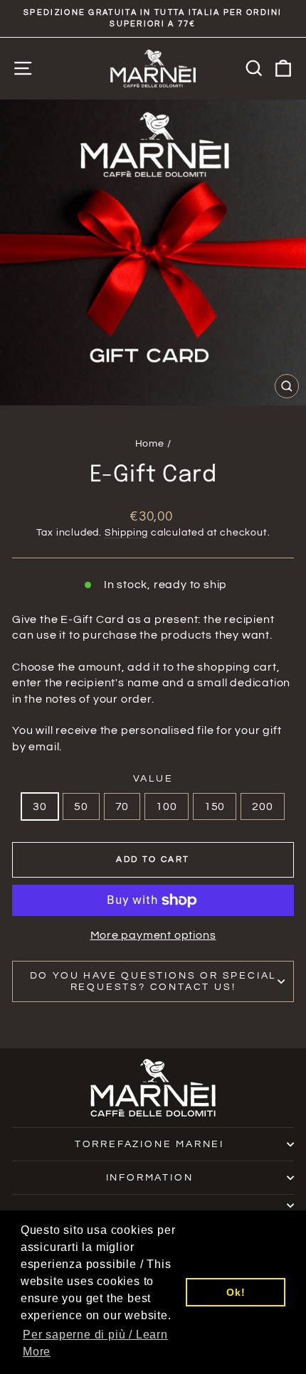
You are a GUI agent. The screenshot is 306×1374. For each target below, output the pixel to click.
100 (166, 806)
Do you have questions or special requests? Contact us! (153, 981)
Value (153, 779)
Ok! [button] (235, 1292)
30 (40, 806)
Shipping (126, 533)
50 (81, 806)
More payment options (153, 935)
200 (262, 806)
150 (214, 806)
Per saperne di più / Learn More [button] (95, 1343)
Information (150, 1178)
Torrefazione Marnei (149, 1144)
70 (122, 806)
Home (149, 444)
